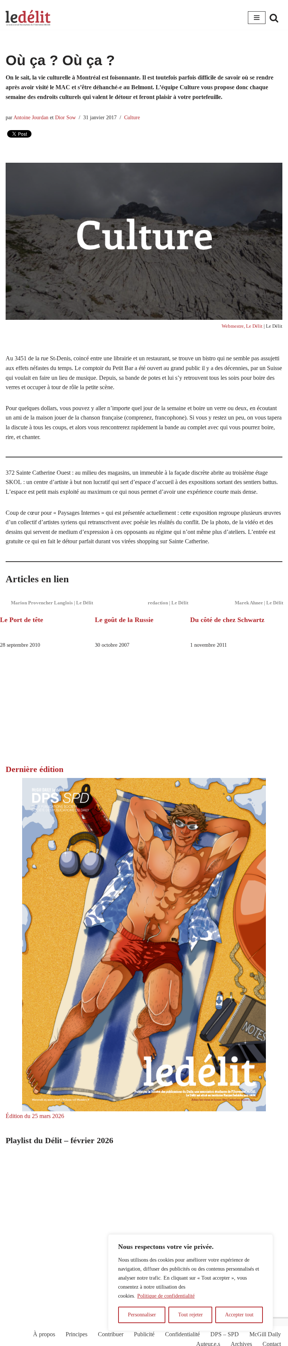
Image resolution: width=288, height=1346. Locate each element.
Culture (132, 117)
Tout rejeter (190, 1315)
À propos (44, 1334)
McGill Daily (265, 1334)
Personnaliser (142, 1315)
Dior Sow (65, 117)
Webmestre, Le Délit (242, 326)
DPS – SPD (224, 1334)
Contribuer (110, 1334)
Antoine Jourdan (31, 117)
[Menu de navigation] (257, 17)
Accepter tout (239, 1315)
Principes (76, 1334)
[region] (190, 1282)
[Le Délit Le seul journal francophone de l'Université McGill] (28, 18)
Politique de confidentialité (166, 1296)
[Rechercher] (274, 17)
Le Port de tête (21, 620)
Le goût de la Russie (124, 620)
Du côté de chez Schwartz (227, 620)
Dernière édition (34, 769)
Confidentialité (182, 1334)
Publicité (144, 1334)
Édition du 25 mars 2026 (35, 1116)
